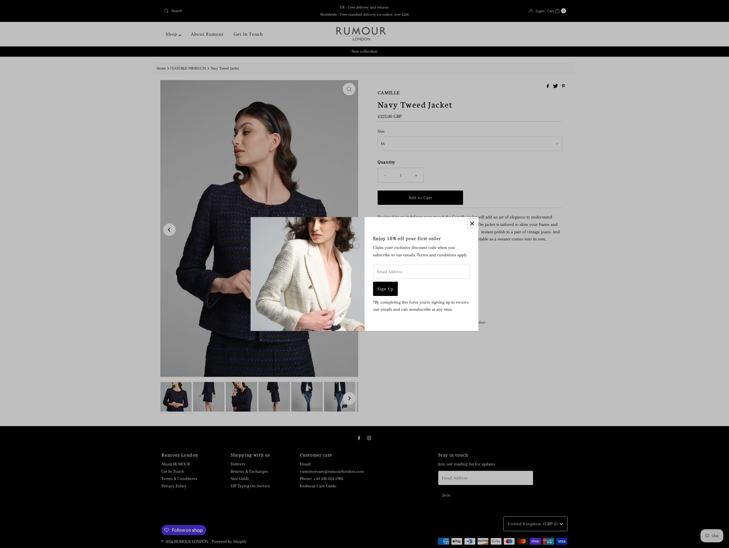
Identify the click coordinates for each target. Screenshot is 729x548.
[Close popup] (472, 223)
